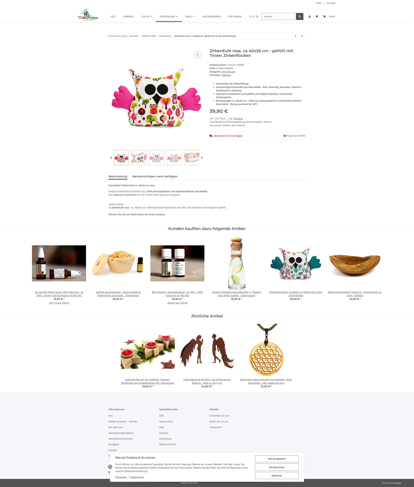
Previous (111, 158)
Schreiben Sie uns (219, 415)
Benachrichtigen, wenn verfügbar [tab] (155, 176)
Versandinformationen (121, 438)
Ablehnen (277, 475)
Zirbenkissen (228, 71)
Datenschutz (137, 477)
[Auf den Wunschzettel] (197, 54)
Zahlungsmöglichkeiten (121, 433)
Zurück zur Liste (118, 35)
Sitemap (163, 433)
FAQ (111, 415)
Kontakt (331, 3)
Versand (238, 118)
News (319, 3)
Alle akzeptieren (277, 458)
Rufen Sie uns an (219, 421)
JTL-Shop (397, 482)
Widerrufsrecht (167, 444)
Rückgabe (114, 444)
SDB (161, 415)
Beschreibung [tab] (118, 176)
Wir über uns (116, 427)
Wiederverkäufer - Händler (123, 421)
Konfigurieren (276, 467)
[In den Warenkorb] (111, 47)
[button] (309, 16)
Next (201, 158)
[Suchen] (299, 16)
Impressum (121, 477)
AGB (161, 427)
